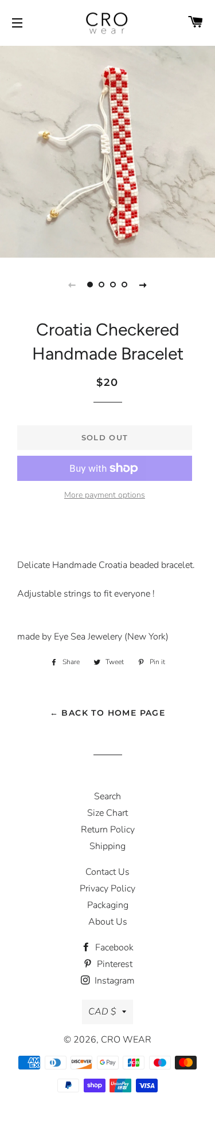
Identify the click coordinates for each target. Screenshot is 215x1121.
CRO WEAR (126, 1039)
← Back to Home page (108, 713)
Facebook (113, 947)
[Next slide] (143, 284)
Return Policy (108, 829)
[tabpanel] (107, 150)
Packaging (107, 905)
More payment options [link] (104, 495)
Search (107, 796)
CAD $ (102, 1011)
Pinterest (113, 964)
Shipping (107, 846)
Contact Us (107, 872)
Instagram (113, 980)
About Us (107, 921)
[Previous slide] (72, 284)
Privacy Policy (107, 888)
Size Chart (107, 813)
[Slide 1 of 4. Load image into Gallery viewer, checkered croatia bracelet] (90, 284)
